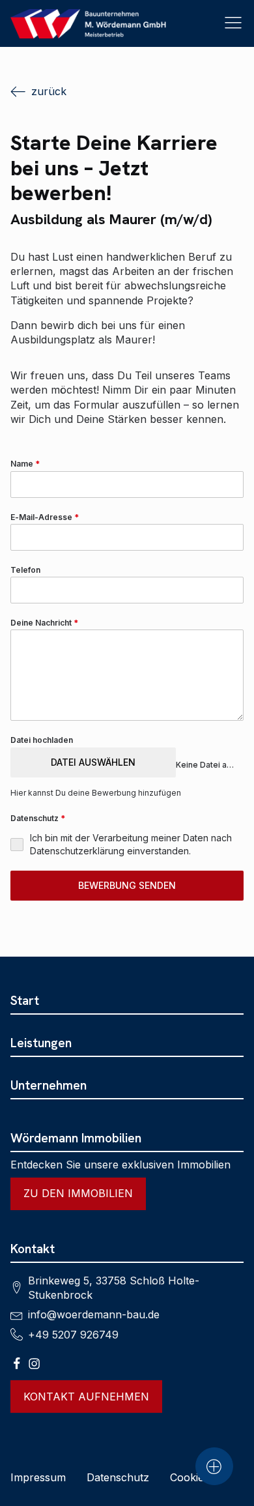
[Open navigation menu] (233, 23)
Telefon (25, 570)
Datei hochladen (41, 740)
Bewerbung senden (127, 885)
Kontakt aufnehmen (86, 1396)
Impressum (38, 1477)
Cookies (189, 1477)
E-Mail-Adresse (44, 517)
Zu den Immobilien (78, 1193)
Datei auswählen (93, 762)
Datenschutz (118, 1477)
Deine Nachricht (44, 623)
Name (25, 464)
